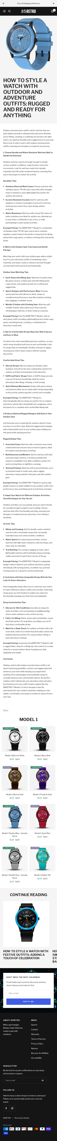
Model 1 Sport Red (42, 833)
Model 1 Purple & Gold (42, 794)
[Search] (9, 11)
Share (5, 710)
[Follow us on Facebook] (6, 1108)
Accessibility (36, 1058)
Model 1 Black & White (14, 755)
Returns (34, 1048)
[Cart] (52, 11)
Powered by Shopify (21, 1118)
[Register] (42, 1080)
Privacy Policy (37, 1044)
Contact (34, 1029)
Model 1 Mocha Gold (14, 794)
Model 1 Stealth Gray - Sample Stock (14, 876)
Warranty (35, 1034)
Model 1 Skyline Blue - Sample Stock (14, 834)
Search (34, 1025)
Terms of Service (38, 1039)
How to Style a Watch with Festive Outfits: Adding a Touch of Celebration (25, 954)
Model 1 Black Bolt (42, 755)
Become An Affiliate (39, 1053)
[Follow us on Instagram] (12, 1108)
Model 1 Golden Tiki (42, 875)
